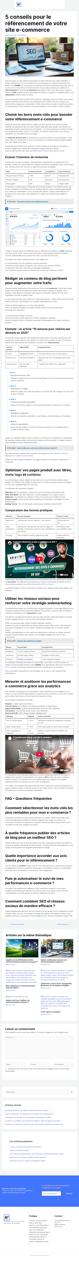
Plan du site (58, 1226)
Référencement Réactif (40, 151)
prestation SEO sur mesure (43, 584)
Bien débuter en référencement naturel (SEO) (20, 987)
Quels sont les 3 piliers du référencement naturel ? (18, 1001)
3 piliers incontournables (24, 456)
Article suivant (63, 924)
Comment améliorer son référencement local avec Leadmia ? (27, 1110)
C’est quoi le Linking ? (51, 1012)
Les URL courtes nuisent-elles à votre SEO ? (26, 1147)
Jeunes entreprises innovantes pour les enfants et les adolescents (29, 1114)
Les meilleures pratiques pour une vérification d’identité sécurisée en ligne (37, 1154)
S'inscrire (69, 1193)
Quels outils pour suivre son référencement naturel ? (54, 961)
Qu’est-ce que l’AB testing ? (19, 1150)
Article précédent (17, 924)
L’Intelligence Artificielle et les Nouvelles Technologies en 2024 (28, 1117)
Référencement (10, 35)
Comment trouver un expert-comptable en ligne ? (28, 1161)
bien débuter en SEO (58, 453)
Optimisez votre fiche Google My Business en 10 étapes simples (56, 984)
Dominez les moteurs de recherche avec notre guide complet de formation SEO (34, 1124)
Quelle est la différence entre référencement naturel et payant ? (22, 961)
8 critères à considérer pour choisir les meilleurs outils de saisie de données (32, 1121)
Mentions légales (60, 1224)
